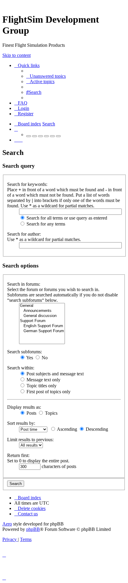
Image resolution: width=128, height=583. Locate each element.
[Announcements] (42, 310)
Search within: (20, 367)
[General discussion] (42, 315)
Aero (7, 523)
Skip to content (16, 55)
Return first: (18, 455)
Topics (50, 413)
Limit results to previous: (30, 439)
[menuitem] (46, 76)
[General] (42, 305)
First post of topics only (48, 391)
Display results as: (24, 407)
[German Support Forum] (42, 331)
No (44, 357)
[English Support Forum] (42, 326)
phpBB (33, 529)
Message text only (42, 379)
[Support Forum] (42, 321)
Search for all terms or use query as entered (66, 217)
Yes (29, 357)
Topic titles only (41, 385)
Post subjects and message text (54, 373)
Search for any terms (45, 223)
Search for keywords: (27, 184)
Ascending (66, 429)
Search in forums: (23, 284)
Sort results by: (21, 423)
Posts (30, 413)
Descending (96, 429)
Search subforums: (24, 351)
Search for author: (24, 234)
